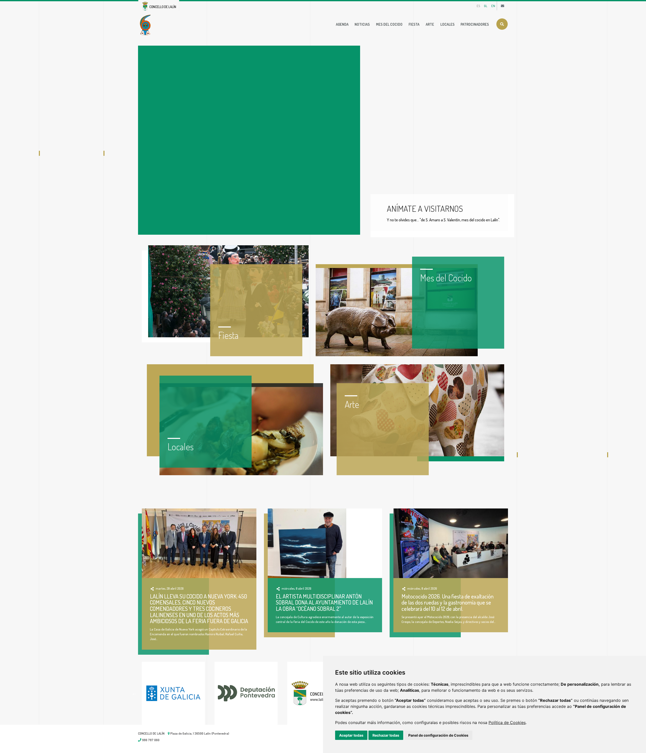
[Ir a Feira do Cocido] (146, 24)
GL (485, 6)
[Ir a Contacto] (502, 5)
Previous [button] (134, 693)
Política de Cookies (507, 722)
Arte (430, 24)
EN (493, 6)
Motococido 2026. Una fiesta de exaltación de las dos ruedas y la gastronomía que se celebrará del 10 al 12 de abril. (447, 602)
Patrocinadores (475, 24)
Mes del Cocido (389, 24)
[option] (178, 693)
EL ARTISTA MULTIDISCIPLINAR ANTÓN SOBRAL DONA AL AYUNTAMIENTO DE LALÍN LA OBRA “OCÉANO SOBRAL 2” (324, 602)
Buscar (502, 24)
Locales (447, 24)
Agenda (342, 24)
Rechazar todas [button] (385, 735)
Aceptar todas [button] (351, 735)
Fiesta (414, 24)
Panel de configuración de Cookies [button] (438, 735)
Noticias (362, 24)
